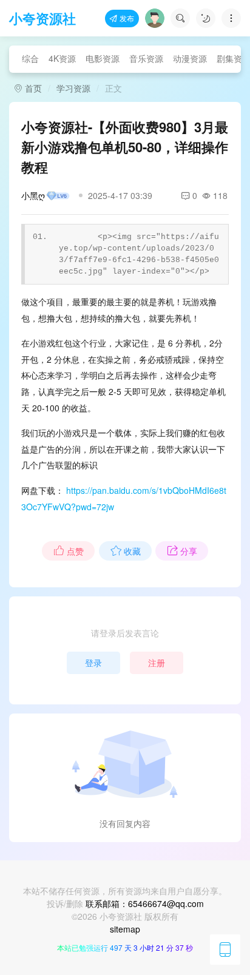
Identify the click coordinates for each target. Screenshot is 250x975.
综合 (30, 58)
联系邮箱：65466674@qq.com (145, 903)
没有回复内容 (125, 823)
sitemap (125, 929)
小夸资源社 (42, 18)
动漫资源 (190, 58)
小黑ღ (33, 195)
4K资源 (62, 58)
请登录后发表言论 (125, 633)
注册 (156, 662)
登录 (93, 662)
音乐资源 (146, 58)
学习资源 (73, 88)
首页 (32, 88)
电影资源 (103, 58)
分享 (188, 551)
